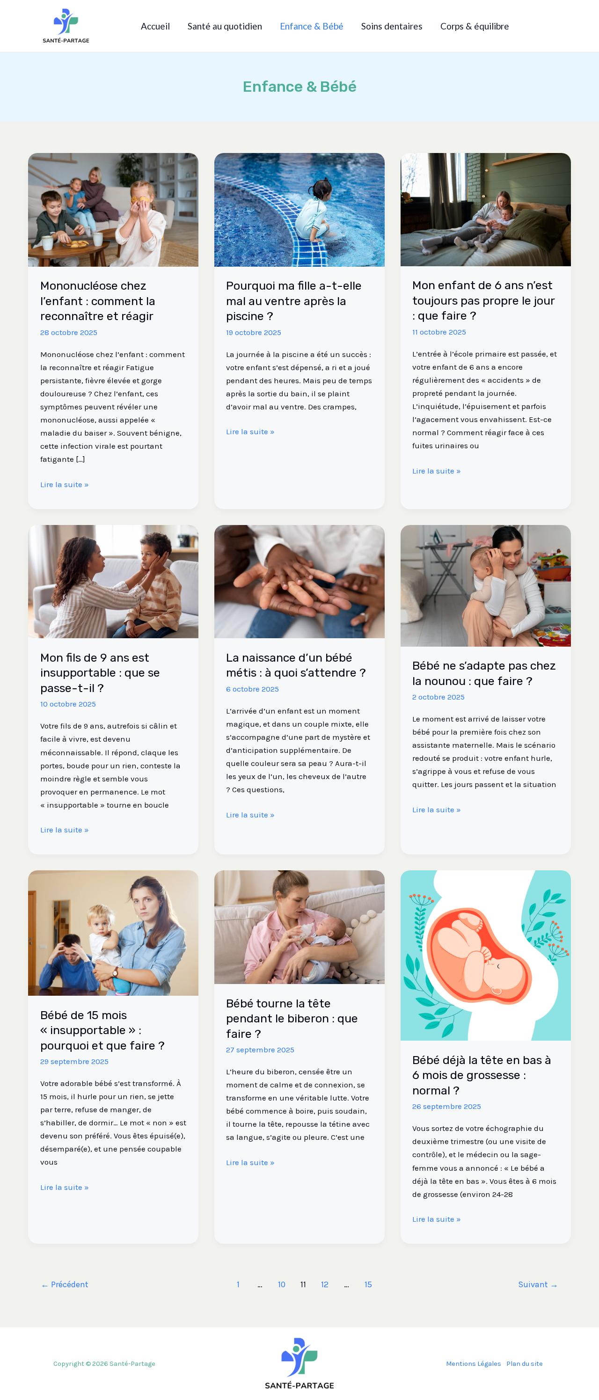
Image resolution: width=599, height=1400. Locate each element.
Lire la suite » (64, 483)
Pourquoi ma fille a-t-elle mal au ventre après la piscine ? (294, 301)
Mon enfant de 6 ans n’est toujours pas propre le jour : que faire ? (483, 300)
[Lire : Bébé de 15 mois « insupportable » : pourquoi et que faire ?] (113, 932)
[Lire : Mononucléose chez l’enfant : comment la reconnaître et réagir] (113, 208)
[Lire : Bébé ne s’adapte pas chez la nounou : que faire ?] (486, 585)
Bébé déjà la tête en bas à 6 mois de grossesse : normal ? (481, 1075)
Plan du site (524, 1364)
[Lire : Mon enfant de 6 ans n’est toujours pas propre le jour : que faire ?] (486, 208)
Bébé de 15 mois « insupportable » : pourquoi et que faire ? (102, 1030)
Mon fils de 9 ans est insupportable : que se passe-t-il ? (100, 673)
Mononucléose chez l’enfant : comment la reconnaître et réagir (97, 301)
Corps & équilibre (474, 26)
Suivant (538, 1284)
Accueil (155, 26)
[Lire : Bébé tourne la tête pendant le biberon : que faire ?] (299, 926)
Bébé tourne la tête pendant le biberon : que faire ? (292, 1019)
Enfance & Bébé (311, 26)
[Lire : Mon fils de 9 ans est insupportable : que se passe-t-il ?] (113, 580)
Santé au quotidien (225, 26)
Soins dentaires (392, 26)
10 (281, 1284)
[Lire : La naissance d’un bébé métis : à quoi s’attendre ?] (299, 580)
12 (325, 1284)
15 (368, 1284)
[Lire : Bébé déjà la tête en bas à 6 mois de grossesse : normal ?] (486, 954)
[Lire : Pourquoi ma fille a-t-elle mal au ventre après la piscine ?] (299, 208)
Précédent (64, 1284)
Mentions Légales (473, 1364)
